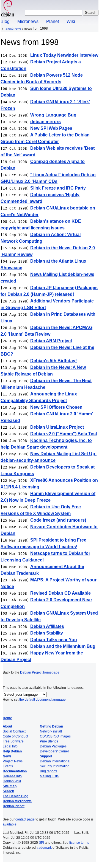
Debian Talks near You (53, 639)
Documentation (15, 771)
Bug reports (48, 771)
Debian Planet (13, 806)
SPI (41, 843)
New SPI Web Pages (51, 128)
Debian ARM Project (51, 340)
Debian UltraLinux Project (57, 427)
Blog (5, 21)
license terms (79, 843)
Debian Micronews (17, 801)
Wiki (71, 21)
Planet (52, 21)
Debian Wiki (12, 781)
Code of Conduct (15, 736)
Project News (13, 761)
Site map (9, 786)
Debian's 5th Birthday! (53, 360)
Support (46, 756)
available (9, 824)
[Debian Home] (8, 9)
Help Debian (12, 751)
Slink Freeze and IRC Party (58, 188)
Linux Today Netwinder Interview (64, 55)
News (7, 756)
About (7, 726)
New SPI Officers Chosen (56, 407)
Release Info (12, 776)
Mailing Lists (49, 776)
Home (7, 718)
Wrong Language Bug (53, 115)
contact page (25, 819)
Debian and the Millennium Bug (62, 646)
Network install (51, 731)
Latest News (13, 28)
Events (8, 766)
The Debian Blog (15, 796)
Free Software (13, 741)
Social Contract (14, 731)
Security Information (55, 766)
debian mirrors (45, 121)
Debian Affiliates (47, 626)
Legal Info (10, 746)
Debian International (55, 761)
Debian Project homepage (39, 672)
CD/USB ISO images (55, 736)
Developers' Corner (54, 751)
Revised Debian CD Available (60, 593)
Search (8, 791)
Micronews (27, 21)
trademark (44, 848)
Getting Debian (51, 726)
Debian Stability (46, 633)
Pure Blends (49, 741)
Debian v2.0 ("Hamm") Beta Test (63, 433)
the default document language (42, 699)
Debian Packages (53, 746)
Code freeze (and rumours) (58, 520)
